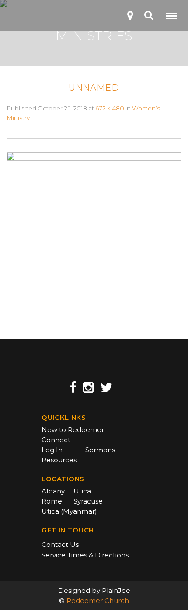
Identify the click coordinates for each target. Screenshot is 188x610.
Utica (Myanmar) (69, 511)
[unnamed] (94, 213)
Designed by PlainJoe (94, 590)
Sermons (100, 450)
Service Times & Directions (85, 555)
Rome (52, 501)
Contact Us (60, 544)
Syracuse (88, 501)
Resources (59, 460)
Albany (53, 491)
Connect (56, 440)
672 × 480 (109, 108)
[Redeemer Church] (20, 18)
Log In (52, 450)
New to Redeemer (73, 430)
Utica (82, 491)
